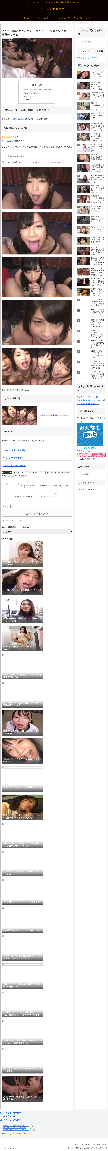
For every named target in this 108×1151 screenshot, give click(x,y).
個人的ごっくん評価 (31, 93)
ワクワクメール (83, 451)
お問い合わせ (84, 1144)
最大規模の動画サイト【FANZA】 (91, 400)
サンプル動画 (28, 96)
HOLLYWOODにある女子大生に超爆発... (14, 1128)
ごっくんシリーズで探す (14, 465)
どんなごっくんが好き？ (87, 58)
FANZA (26, 100)
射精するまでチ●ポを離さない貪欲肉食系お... (16, 1130)
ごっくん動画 (8, 472)
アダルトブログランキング (88, 489)
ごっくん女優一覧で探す (14, 450)
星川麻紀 (25, 119)
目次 (34, 85)
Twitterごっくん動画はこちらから (54, 415)
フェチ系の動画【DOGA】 (88, 404)
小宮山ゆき (67, 472)
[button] (103, 42)
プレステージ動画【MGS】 (88, 397)
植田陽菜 (23, 476)
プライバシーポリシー (98, 1144)
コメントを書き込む (37, 514)
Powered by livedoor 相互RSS (13, 1134)
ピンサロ (50, 472)
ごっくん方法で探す (12, 458)
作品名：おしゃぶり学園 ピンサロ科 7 (37, 90)
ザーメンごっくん (40, 472)
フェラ (59, 472)
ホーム (76, 1144)
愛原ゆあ (17, 119)
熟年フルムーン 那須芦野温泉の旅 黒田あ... (15, 1126)
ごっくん (18, 472)
